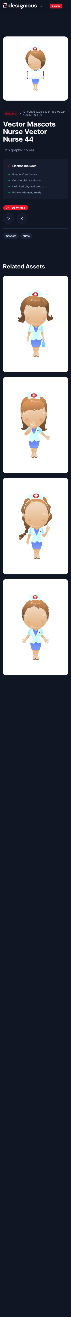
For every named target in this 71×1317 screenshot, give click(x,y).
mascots (10, 235)
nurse (26, 235)
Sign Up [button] (56, 6)
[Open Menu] (67, 6)
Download (18, 207)
